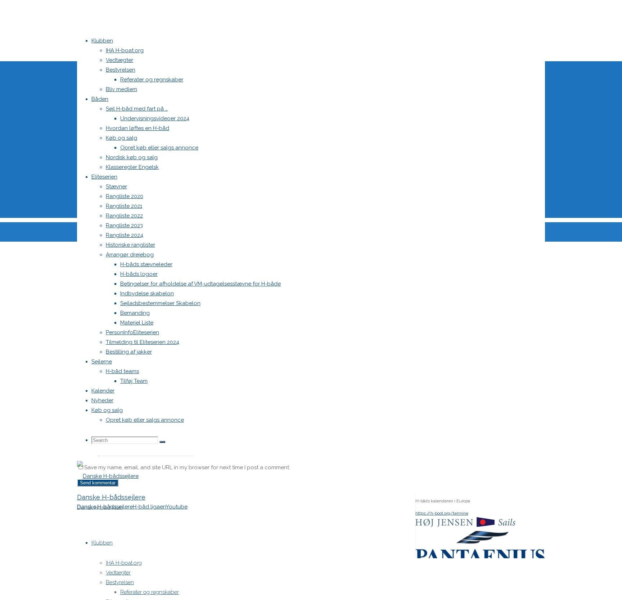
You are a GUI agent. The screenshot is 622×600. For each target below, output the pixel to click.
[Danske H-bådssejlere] (108, 476)
